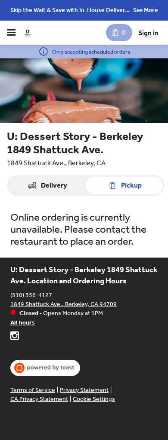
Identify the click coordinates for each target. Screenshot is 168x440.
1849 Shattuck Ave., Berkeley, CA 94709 (63, 304)
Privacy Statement (84, 390)
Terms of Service (32, 390)
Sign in (148, 33)
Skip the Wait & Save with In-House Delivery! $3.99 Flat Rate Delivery (70, 10)
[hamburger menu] (11, 32)
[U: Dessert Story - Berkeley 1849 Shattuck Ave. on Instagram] (14, 337)
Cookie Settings (94, 399)
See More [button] (145, 10)
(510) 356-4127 (31, 295)
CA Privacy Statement (39, 399)
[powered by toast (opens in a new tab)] (45, 368)
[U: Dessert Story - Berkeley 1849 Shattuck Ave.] (27, 32)
